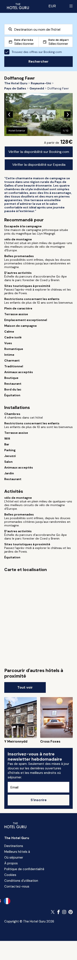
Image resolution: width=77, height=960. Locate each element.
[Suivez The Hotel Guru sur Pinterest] (70, 912)
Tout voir (25, 687)
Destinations (13, 846)
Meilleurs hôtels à (17, 852)
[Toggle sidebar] (71, 6)
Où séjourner (13, 857)
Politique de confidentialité (24, 869)
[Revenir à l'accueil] (17, 6)
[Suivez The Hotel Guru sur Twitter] (53, 912)
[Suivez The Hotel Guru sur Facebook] (58, 912)
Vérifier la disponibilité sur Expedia (38, 164)
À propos (11, 863)
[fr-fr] (7, 901)
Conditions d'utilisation (21, 881)
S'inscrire (39, 800)
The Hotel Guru (16, 838)
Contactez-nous (16, 886)
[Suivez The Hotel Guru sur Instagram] (64, 912)
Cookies (10, 875)
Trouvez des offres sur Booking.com (37, 52)
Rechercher (38, 61)
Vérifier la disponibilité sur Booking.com (38, 151)
